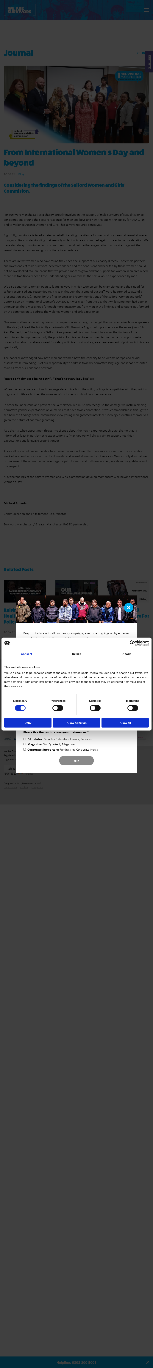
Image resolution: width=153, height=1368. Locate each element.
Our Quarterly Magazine (51, 744)
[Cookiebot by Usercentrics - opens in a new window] (132, 643)
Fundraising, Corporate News (62, 749)
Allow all (125, 722)
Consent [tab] (26, 653)
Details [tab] (76, 653)
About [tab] (126, 653)
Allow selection (77, 722)
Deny (28, 722)
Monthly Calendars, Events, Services (59, 739)
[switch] (57, 708)
